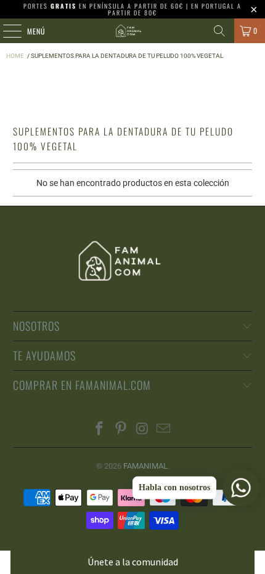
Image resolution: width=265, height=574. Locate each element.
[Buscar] (219, 30)
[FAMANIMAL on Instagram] (143, 429)
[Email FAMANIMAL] (164, 429)
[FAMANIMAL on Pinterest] (121, 429)
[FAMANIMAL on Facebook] (100, 429)
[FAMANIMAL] (133, 30)
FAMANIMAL (145, 466)
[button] (132, 561)
